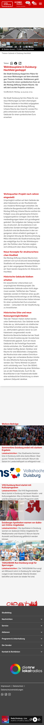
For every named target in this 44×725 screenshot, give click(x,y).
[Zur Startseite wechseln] (7, 4)
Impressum (5, 686)
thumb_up (39, 719)
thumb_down (31, 719)
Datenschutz (18, 686)
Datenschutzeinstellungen (12, 690)
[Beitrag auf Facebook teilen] (15, 63)
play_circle (35, 719)
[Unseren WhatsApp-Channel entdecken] (2, 694)
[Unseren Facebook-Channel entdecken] (6, 694)
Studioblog (6, 613)
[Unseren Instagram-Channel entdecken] (9, 694)
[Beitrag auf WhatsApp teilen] (11, 63)
